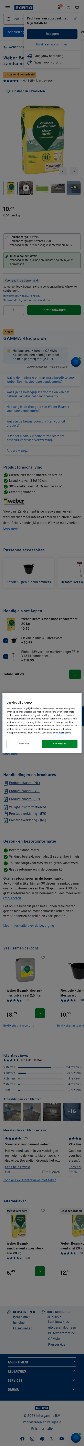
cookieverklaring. (62, 733)
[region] (42, 723)
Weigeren (24, 744)
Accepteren (59, 744)
